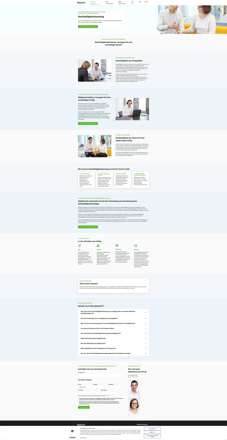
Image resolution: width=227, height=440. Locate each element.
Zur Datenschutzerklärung (115, 434)
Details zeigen (83, 437)
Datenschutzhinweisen (84, 404)
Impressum (108, 395)
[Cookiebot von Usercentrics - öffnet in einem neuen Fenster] (72, 438)
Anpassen (152, 432)
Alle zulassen (152, 428)
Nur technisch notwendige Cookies (152, 436)
